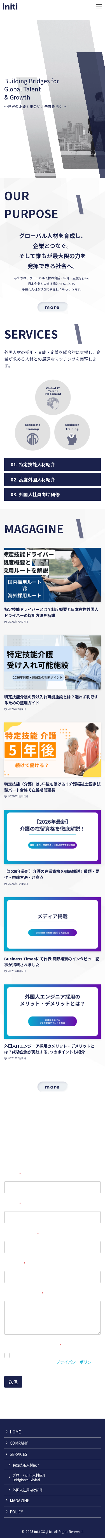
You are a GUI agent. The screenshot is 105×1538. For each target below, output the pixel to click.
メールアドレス (21, 1234)
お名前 (12, 1174)
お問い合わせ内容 (23, 1294)
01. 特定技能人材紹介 (33, 464)
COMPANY (19, 1443)
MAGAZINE (19, 1500)
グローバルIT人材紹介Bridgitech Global (29, 1477)
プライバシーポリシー (76, 1362)
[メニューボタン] (98, 6)
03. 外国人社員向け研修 (35, 494)
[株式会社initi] (10, 6)
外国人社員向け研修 (28, 1489)
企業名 (12, 1204)
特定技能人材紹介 (26, 1465)
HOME (15, 1432)
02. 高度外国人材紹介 (33, 479)
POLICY (16, 1512)
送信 (13, 1381)
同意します (24, 1356)
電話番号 (14, 1264)
